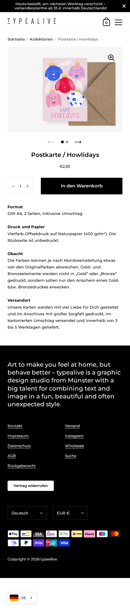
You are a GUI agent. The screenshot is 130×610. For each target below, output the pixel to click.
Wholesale (74, 445)
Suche (70, 455)
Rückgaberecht (22, 465)
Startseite (16, 39)
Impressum (18, 435)
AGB (12, 455)
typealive (49, 559)
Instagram (74, 435)
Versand (72, 425)
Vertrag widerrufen (31, 485)
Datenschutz (19, 445)
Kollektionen (41, 39)
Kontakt (15, 425)
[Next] (78, 140)
